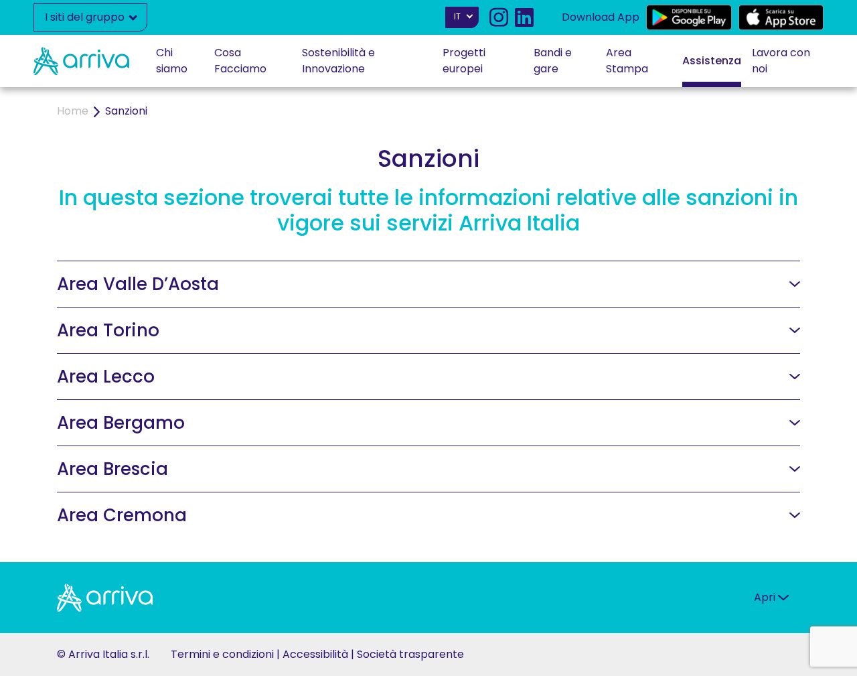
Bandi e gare (553, 60)
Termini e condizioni (222, 654)
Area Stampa (627, 60)
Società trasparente (410, 654)
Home (72, 111)
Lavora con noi (781, 60)
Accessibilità (315, 654)
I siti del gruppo (86, 17)
